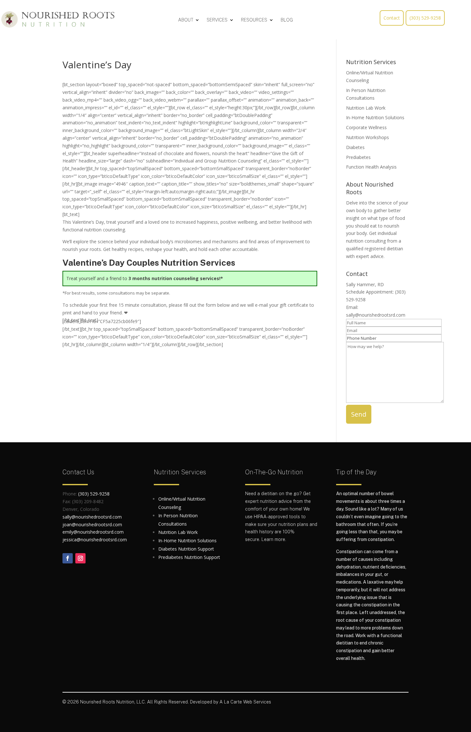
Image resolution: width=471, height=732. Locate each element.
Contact (392, 18)
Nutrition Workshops (367, 137)
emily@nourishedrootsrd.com (93, 532)
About (185, 20)
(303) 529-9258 (425, 18)
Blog (287, 20)
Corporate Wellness (366, 127)
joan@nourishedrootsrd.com (92, 524)
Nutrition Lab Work (365, 108)
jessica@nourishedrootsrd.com (94, 540)
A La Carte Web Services (245, 701)
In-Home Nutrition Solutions (375, 117)
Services (217, 20)
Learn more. (273, 539)
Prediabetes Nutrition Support (189, 557)
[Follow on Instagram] (80, 558)
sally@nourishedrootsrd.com (375, 315)
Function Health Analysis (371, 167)
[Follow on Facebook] (67, 558)
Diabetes (355, 147)
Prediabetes (358, 157)
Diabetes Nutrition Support (186, 549)
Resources (254, 20)
